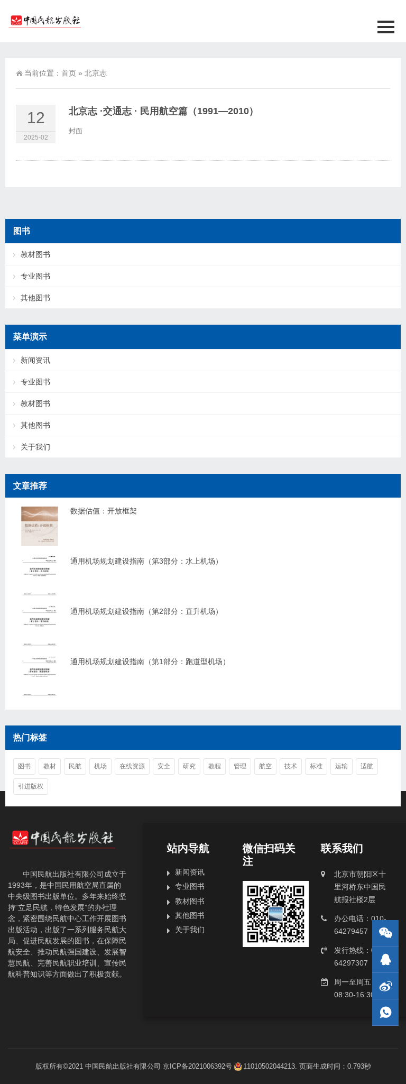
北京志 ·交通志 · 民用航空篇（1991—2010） (164, 111)
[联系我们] (385, 959)
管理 (240, 766)
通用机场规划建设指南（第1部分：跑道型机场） (150, 661)
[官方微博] (385, 986)
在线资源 (132, 766)
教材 (49, 766)
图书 (24, 766)
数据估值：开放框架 (103, 511)
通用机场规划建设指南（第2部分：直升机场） (146, 611)
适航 (367, 766)
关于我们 (35, 447)
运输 (341, 766)
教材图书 (35, 254)
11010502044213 (269, 1066)
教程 (214, 766)
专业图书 (35, 276)
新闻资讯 (35, 360)
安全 (164, 766)
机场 (100, 766)
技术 (290, 766)
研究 (189, 766)
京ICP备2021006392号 (197, 1066)
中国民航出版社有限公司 (123, 1066)
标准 (316, 766)
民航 (75, 766)
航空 (265, 766)
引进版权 (30, 786)
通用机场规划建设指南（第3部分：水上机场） (146, 561)
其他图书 (35, 297)
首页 (68, 73)
